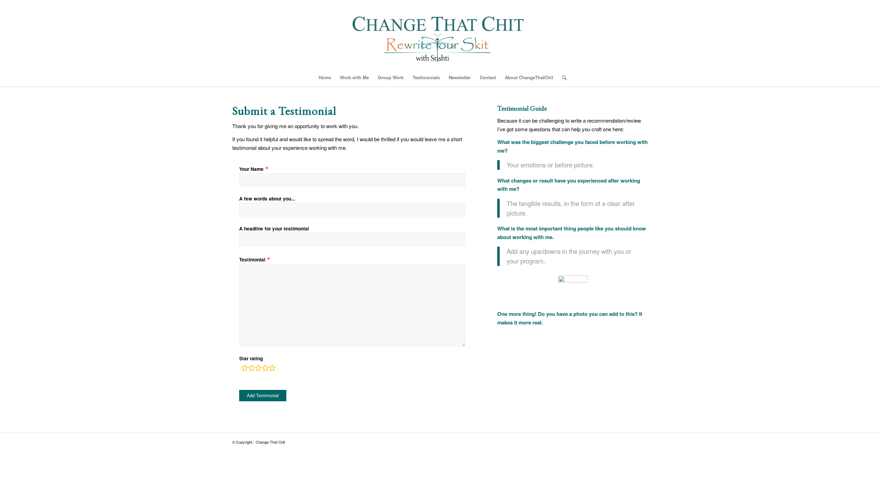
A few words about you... (267, 198)
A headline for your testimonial (274, 228)
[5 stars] (272, 369)
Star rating (251, 358)
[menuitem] (325, 77)
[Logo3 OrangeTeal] (441, 34)
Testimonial (252, 259)
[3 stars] (258, 369)
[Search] (562, 77)
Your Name (251, 168)
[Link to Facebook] (623, 441)
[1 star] (244, 369)
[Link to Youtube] (643, 441)
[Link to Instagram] (633, 441)
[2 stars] (251, 369)
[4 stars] (265, 369)
